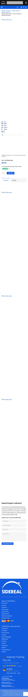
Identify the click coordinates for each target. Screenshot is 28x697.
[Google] (26, 7)
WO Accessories (6, 12)
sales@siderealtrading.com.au (8, 683)
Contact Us (4, 607)
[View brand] (12, 135)
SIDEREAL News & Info (11, 626)
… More (18, 673)
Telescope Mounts (6, 649)
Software (4, 647)
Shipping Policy (5, 614)
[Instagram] (24, 7)
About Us (4, 605)
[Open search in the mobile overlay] (15, 2)
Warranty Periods (6, 618)
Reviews (4, 643)
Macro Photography (6, 637)
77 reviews (19, 666)
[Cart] (17, 7)
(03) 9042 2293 (7, 682)
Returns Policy (5, 611)
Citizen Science (5, 632)
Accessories (5, 628)
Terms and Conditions (7, 616)
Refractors (4, 641)
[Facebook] (21, 7)
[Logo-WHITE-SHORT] (3, 3)
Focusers (4, 635)
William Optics (15, 10)
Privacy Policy (5, 609)
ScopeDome (5, 645)
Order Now (10, 173)
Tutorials (4, 652)
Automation (4, 630)
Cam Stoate (9, 669)
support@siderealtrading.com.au (8, 686)
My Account (4, 603)
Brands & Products (6, 10)
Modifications (5, 639)
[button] (26, 3)
